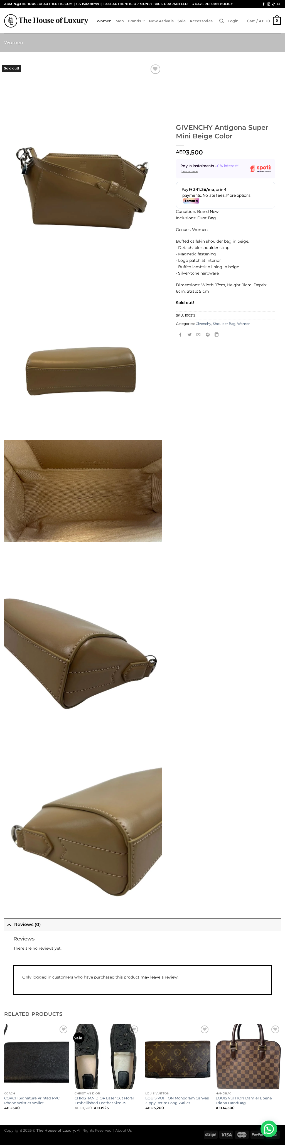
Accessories (201, 21)
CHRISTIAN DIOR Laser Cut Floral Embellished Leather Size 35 (104, 1100)
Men (120, 21)
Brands (134, 21)
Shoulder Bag (224, 324)
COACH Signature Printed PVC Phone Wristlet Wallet (32, 1100)
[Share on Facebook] (180, 335)
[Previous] (4, 1074)
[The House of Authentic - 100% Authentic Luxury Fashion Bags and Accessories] (46, 20)
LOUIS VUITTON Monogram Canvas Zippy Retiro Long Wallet (177, 1100)
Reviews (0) (27, 924)
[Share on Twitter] (189, 335)
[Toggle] (9, 924)
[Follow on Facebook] (263, 4)
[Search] (221, 21)
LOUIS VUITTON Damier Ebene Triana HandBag (244, 1100)
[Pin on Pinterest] (207, 335)
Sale (182, 21)
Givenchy (203, 324)
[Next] (280, 1074)
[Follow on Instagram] (268, 4)
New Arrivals (161, 21)
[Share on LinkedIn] (217, 335)
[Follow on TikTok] (273, 4)
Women (104, 21)
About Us (123, 1130)
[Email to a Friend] (199, 335)
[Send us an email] (278, 4)
